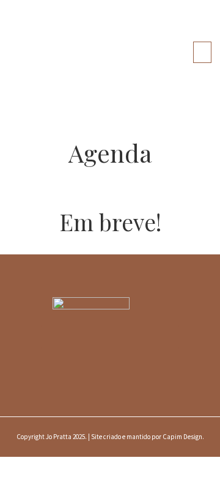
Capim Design (182, 436)
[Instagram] (53, 337)
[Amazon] (110, 361)
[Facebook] (91, 337)
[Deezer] (148, 361)
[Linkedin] (167, 337)
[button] (202, 52)
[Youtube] (129, 337)
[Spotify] (72, 361)
